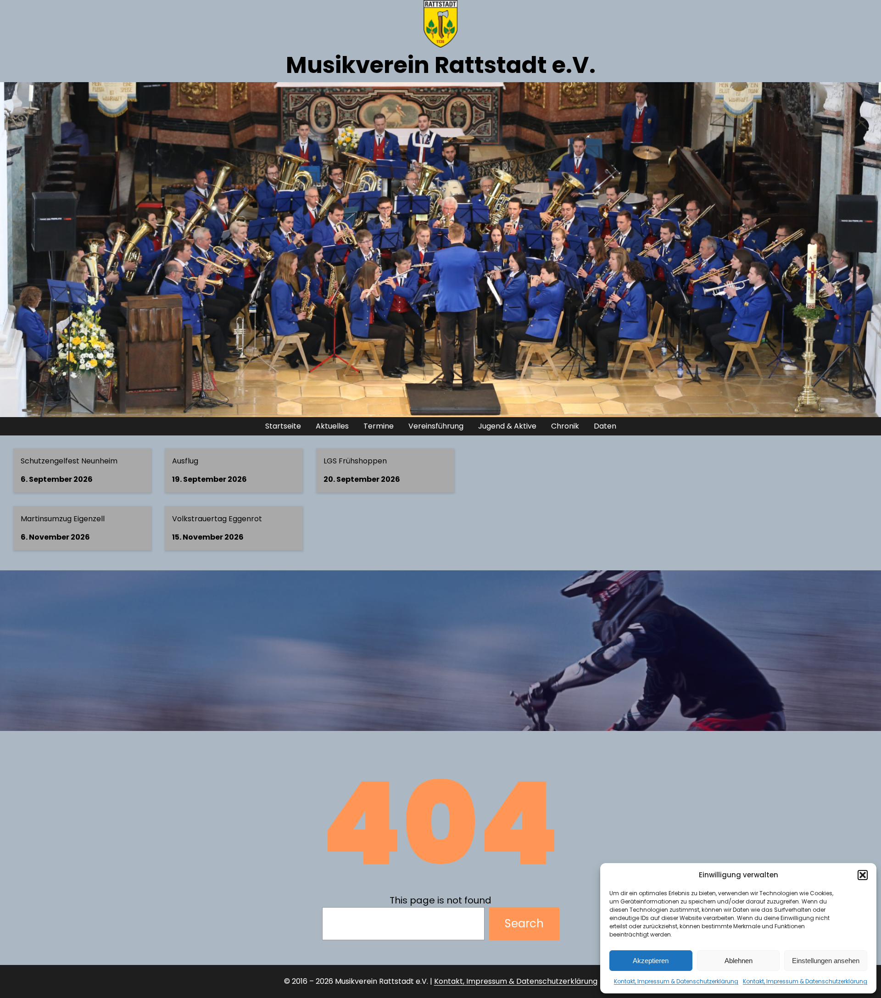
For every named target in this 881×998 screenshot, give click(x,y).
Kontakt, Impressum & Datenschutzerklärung (676, 981)
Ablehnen (739, 961)
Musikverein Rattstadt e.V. (441, 65)
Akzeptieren (651, 961)
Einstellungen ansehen (825, 961)
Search (524, 923)
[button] (862, 875)
